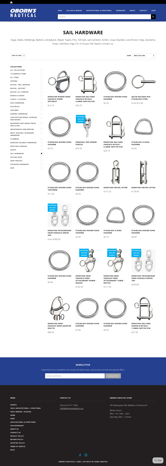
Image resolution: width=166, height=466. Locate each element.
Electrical (15, 106)
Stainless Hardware (19, 164)
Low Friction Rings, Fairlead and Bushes (23, 118)
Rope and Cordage (18, 146)
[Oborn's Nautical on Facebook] (80, 456)
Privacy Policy (17, 436)
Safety (13, 150)
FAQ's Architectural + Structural (25, 408)
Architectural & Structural (99, 10)
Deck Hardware (17, 103)
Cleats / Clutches (18, 99)
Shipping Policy (17, 443)
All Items (14, 77)
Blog (12, 450)
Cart (153, 10)
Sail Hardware (17, 153)
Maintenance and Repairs (22, 129)
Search (13, 405)
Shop (60, 10)
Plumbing (14, 139)
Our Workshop (17, 426)
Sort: (129, 55)
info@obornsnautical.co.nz (71, 408)
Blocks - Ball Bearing (20, 85)
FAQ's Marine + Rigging (20, 412)
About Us (14, 429)
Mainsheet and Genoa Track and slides (23, 124)
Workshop (120, 10)
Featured (14, 110)
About (132, 10)
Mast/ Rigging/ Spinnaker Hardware (22, 134)
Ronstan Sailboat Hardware (23, 143)
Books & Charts (17, 96)
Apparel (14, 81)
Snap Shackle (16, 161)
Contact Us (15, 432)
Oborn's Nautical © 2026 (70, 462)
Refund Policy (16, 439)
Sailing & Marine (74, 10)
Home (12, 415)
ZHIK (12, 168)
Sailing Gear (16, 157)
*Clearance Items (18, 74)
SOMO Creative (101, 462)
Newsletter (83, 364)
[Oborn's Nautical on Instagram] (86, 456)
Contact (143, 10)
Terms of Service (17, 446)
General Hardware (18, 114)
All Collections (17, 70)
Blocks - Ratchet (17, 88)
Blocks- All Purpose (19, 92)
